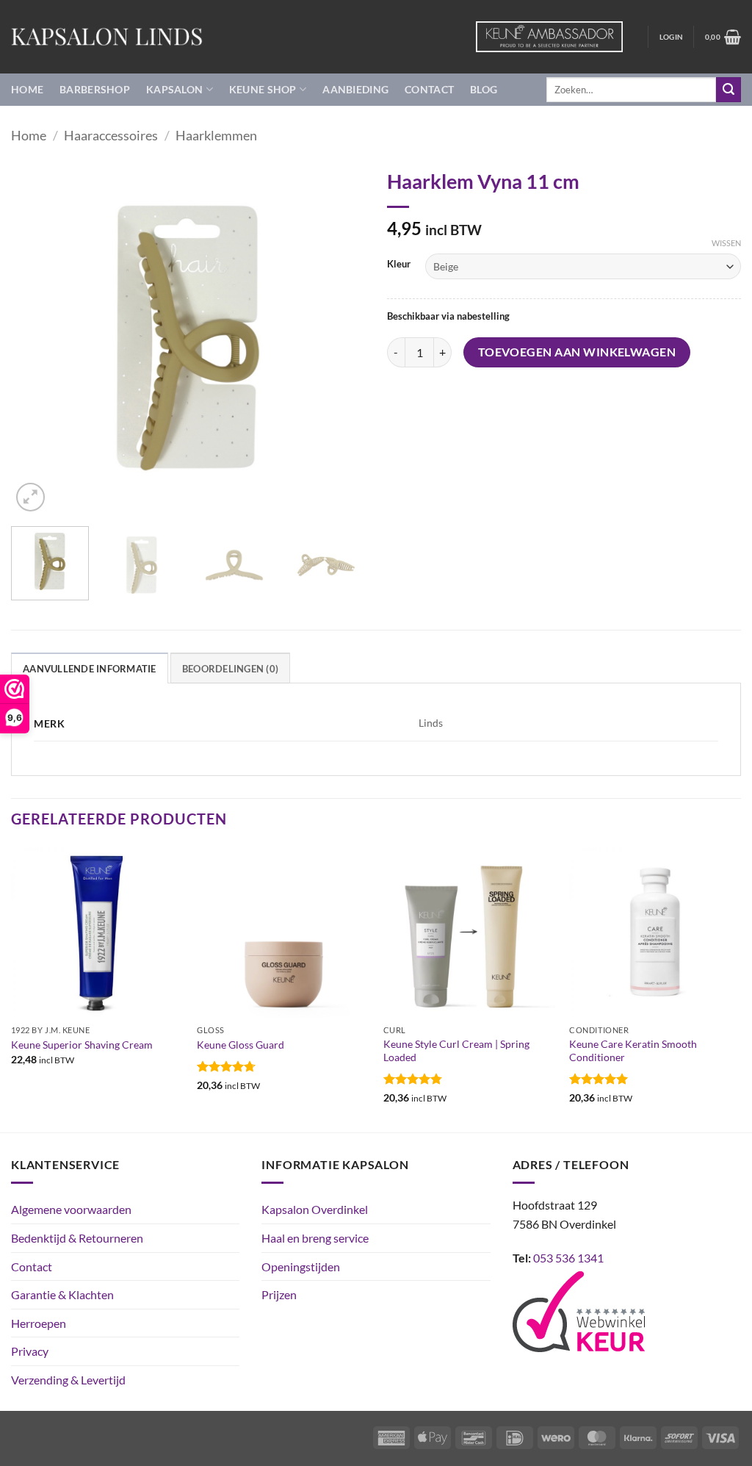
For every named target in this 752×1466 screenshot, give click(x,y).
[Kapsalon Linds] (107, 36)
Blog (483, 89)
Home (27, 89)
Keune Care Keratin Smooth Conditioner (633, 1051)
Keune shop (263, 89)
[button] (671, 37)
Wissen (726, 243)
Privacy (29, 1351)
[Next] (339, 338)
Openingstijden (300, 1266)
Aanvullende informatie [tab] (89, 669)
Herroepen (38, 1323)
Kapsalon (174, 89)
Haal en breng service (315, 1238)
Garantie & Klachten (62, 1294)
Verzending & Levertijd (68, 1380)
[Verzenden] (728, 89)
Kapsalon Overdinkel (314, 1209)
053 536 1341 (568, 1258)
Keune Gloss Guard (240, 1044)
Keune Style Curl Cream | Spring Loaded (456, 1051)
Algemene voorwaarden (71, 1209)
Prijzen (279, 1294)
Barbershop (94, 89)
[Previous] (37, 338)
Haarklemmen (216, 135)
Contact (429, 89)
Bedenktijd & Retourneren (77, 1238)
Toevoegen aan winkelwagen (577, 352)
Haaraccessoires (111, 135)
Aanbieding (355, 89)
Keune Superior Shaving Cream (82, 1044)
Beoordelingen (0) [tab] (230, 669)
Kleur (399, 264)
